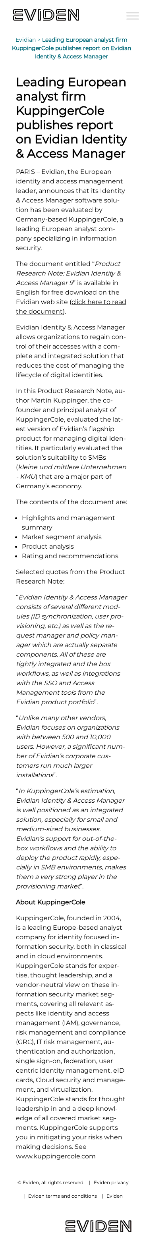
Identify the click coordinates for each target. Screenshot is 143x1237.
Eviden (114, 1196)
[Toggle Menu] (132, 15)
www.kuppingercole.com (56, 1156)
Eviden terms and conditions (62, 1196)
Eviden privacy (111, 1182)
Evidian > (28, 39)
